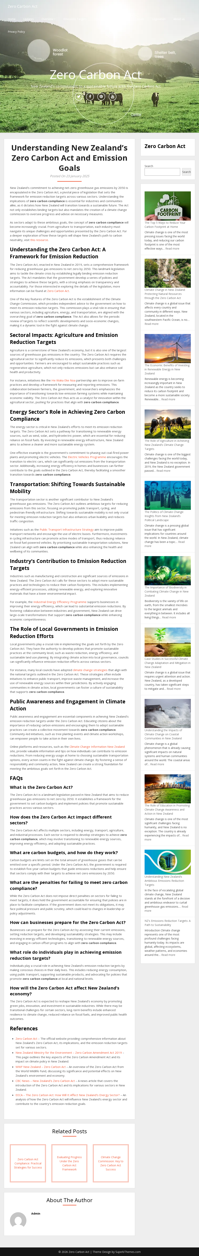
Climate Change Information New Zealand (97, 747)
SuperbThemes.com (128, 1252)
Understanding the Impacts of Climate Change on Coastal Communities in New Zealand (163, 734)
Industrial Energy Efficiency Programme (59, 602)
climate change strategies (90, 670)
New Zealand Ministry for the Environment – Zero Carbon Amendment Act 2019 (69, 1052)
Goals (140, 19)
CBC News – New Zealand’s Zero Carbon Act (45, 1081)
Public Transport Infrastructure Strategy (67, 529)
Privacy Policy (16, 31)
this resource (39, 240)
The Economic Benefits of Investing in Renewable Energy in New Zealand (167, 369)
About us (179, 19)
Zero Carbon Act (23, 6)
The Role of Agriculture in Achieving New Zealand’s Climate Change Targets (167, 445)
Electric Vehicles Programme (87, 457)
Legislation (159, 19)
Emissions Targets (74, 19)
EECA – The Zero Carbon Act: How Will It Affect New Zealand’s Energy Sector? (68, 1095)
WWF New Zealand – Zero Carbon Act (41, 1067)
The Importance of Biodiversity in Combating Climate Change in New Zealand (167, 591)
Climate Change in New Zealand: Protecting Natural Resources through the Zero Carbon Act (165, 294)
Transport (100, 19)
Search (149, 166)
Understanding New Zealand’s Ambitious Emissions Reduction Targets (164, 881)
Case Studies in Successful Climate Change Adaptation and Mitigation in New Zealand (167, 663)
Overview (47, 19)
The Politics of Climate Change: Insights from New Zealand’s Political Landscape (164, 516)
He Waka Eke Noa (63, 380)
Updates (28, 19)
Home (12, 19)
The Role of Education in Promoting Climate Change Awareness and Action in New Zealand (167, 809)
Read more (172, 248)
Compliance (121, 19)
